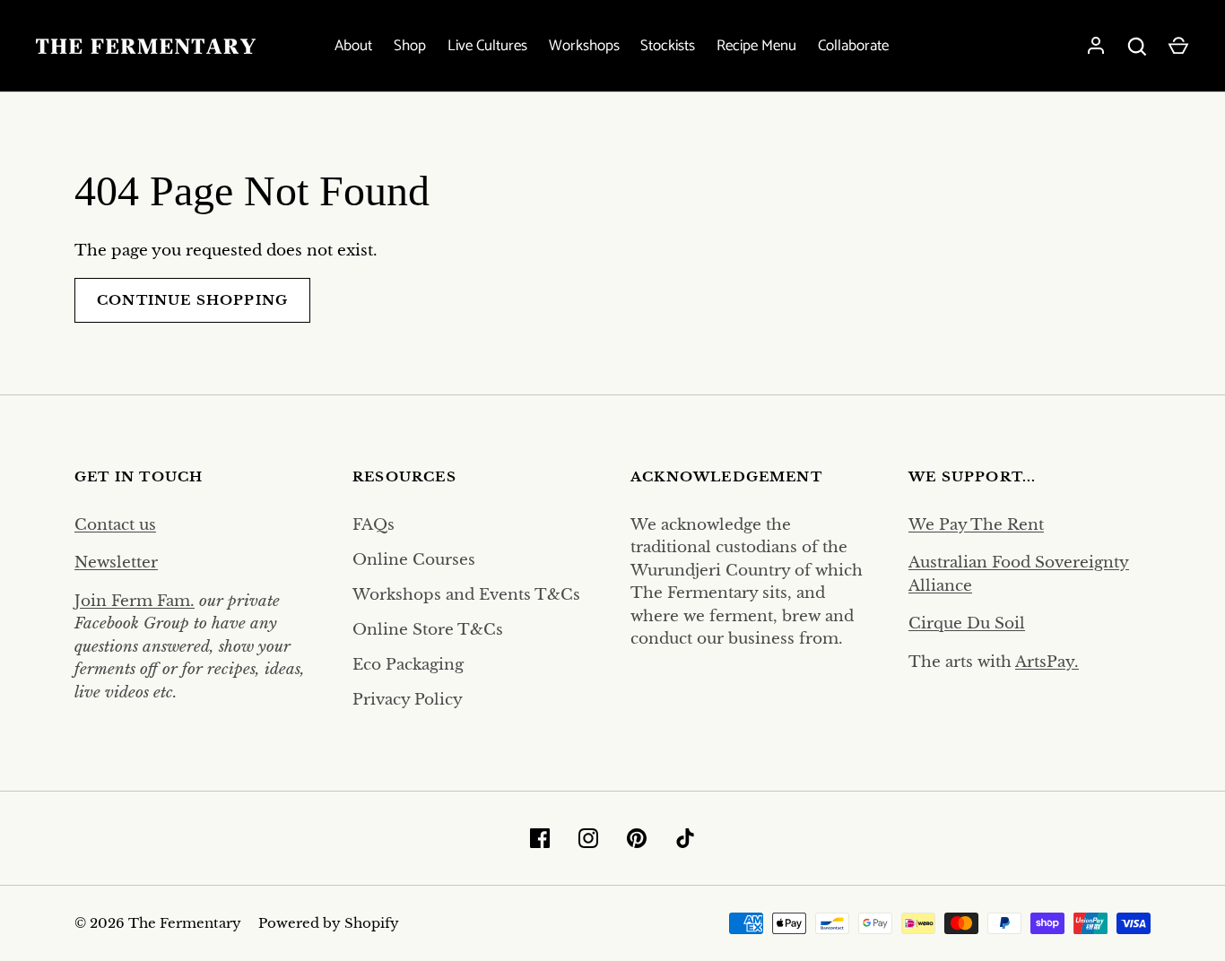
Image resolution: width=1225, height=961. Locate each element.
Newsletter (116, 562)
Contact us (115, 524)
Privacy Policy (407, 699)
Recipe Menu (756, 46)
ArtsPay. (1047, 662)
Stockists (667, 46)
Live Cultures (487, 46)
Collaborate (853, 46)
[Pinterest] (636, 838)
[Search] (1137, 46)
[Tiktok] (685, 838)
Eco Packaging (408, 664)
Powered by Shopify (328, 923)
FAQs (373, 524)
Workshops (584, 46)
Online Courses (413, 559)
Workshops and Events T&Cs (466, 594)
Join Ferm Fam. (134, 601)
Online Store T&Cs (427, 629)
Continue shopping (192, 300)
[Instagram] (588, 838)
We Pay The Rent (976, 524)
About (353, 46)
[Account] (1096, 46)
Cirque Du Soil (966, 623)
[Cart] (1178, 46)
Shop (410, 46)
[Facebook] (540, 838)
